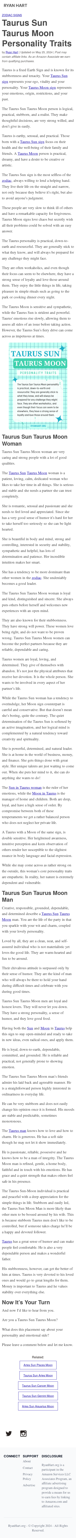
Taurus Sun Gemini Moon (38, 1396)
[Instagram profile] (23, 1434)
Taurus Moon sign (42, 87)
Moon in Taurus (44, 793)
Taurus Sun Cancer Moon (38, 1385)
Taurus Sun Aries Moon (38, 1375)
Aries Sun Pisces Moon (38, 1365)
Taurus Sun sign (32, 141)
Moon (45, 1028)
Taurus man (17, 1130)
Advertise (29, 1485)
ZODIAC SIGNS (12, 15)
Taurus (60, 1028)
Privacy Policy (28, 1476)
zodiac (6, 180)
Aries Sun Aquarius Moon (38, 1406)
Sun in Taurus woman (25, 787)
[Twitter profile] (9, 1434)
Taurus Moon (28, 153)
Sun (30, 1028)
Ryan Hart (12, 52)
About (27, 1461)
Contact (28, 1467)
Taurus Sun (17, 472)
